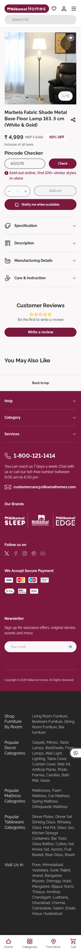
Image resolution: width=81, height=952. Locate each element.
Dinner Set (63, 817)
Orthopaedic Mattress (50, 807)
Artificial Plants (44, 769)
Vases (45, 780)
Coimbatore (41, 908)
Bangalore (53, 875)
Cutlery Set (65, 844)
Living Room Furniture (49, 716)
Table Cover (56, 759)
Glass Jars (65, 827)
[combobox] (40, 19)
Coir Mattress (59, 796)
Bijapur (57, 886)
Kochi (68, 886)
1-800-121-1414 (34, 455)
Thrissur (38, 892)
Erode (70, 908)
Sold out (55, 190)
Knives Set (40, 849)
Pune (36, 865)
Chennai (58, 903)
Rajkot (65, 870)
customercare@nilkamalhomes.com (45, 487)
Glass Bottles (43, 844)
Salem (58, 908)
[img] (6, 554)
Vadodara (40, 870)
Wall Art (63, 764)
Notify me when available (40, 204)
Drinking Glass (43, 822)
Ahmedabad (52, 865)
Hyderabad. (53, 913)
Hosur (37, 913)
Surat (54, 870)
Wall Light (53, 753)
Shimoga (53, 881)
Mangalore (41, 886)
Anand (37, 875)
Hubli (67, 881)
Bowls (70, 855)
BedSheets (54, 748)
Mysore (38, 881)
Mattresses (41, 790)
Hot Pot (49, 827)
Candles (53, 775)
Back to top (40, 383)
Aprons (57, 849)
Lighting (38, 759)
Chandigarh (41, 897)
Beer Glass (54, 855)
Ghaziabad (41, 903)
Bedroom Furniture (47, 721)
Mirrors (52, 742)
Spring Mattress (45, 801)
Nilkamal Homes (37, 680)
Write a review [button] (40, 332)
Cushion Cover (43, 764)
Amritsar (53, 892)
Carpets (38, 742)
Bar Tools (58, 838)
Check (63, 163)
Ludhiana (60, 897)
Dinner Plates (43, 817)
